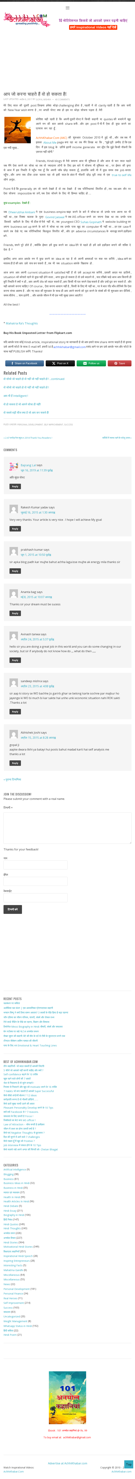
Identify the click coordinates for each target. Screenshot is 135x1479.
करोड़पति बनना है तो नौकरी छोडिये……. (21, 1099)
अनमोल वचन (9, 1233)
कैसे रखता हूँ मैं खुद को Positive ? (19, 1141)
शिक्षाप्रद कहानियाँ (11, 1251)
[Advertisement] (67, 56)
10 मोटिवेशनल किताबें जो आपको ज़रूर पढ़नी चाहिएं (93, 20)
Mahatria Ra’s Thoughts (21, 323)
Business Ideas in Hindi (17, 1183)
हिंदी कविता (8, 1330)
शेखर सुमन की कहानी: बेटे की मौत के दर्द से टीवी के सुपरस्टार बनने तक (34, 1036)
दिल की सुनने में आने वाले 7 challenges (22, 1137)
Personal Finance (13, 1293)
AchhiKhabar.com (121, 1471)
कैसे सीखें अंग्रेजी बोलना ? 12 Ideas (20, 1095)
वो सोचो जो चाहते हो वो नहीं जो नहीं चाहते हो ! (26, 387)
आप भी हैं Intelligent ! (16, 396)
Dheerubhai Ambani (21, 212)
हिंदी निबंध (8, 1219)
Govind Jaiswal (54, 217)
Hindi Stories (11, 1242)
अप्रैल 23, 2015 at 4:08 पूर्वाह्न (37, 686)
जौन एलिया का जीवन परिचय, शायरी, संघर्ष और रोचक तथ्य (29, 1017)
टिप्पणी (8, 808)
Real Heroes (10, 1298)
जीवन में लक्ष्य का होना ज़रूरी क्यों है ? (20, 1128)
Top (128, 1464)
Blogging (9, 1174)
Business (9, 1178)
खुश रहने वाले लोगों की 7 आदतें (17, 1078)
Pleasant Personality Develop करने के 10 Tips (28, 1107)
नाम (5, 858)
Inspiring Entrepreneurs (17, 1260)
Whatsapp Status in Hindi (18, 1325)
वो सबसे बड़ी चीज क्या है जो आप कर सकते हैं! (26, 412)
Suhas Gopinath (91, 222)
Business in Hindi (13, 1187)
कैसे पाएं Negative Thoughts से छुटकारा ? (24, 1132)
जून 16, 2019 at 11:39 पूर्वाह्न (37, 470)
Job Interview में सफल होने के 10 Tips (22, 1145)
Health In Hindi (12, 1197)
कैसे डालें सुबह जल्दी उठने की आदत (19, 1103)
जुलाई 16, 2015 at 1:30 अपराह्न (38, 512)
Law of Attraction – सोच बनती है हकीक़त (24, 1124)
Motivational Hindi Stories (18, 1246)
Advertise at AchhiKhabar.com (67, 1463)
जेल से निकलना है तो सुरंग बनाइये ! (19, 1082)
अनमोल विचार (10, 1238)
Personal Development (30, 424)
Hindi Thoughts (12, 1228)
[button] (67, 8)
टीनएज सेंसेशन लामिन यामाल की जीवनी (21, 1040)
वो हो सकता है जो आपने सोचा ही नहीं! (22, 404)
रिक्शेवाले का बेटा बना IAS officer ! (20, 1120)
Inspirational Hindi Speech (18, 1256)
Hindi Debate (11, 1206)
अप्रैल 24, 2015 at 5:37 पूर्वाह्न (37, 639)
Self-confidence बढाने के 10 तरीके (21, 1074)
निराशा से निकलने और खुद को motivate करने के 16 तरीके (30, 1087)
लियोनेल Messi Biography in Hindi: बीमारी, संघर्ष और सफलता (33, 1026)
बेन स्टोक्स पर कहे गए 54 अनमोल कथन (21, 1031)
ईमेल (6, 875)
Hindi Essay (10, 1210)
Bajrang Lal (28, 465)
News (7, 1284)
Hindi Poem (10, 1334)
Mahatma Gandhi (13, 1270)
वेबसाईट (8, 891)
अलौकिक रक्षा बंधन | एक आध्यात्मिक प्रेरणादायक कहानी (28, 1007)
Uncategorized (12, 1316)
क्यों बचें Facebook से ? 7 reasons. (21, 1112)
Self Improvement (53, 424)
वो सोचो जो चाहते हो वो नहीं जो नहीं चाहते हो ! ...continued (34, 379)
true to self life (121, 175)
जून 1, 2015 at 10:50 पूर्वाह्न (36, 554)
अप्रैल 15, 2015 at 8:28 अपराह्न (38, 737)
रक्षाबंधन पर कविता (12, 1003)
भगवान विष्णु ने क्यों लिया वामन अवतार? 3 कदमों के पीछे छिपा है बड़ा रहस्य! (36, 1012)
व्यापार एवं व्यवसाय (12, 1192)
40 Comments (62, 99)
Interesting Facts (13, 1265)
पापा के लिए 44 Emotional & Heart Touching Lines (30, 1045)
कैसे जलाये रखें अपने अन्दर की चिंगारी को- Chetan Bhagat (31, 1149)
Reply (15, 486)
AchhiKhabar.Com (14, 1471)
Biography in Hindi (14, 1214)
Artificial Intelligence (15, 1169)
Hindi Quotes (11, 1224)
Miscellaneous (12, 1275)
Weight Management (15, 1321)
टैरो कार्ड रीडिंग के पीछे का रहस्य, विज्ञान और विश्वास (26, 1021)
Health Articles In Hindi (16, 1201)
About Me (49, 142)
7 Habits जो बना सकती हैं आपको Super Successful (29, 1091)
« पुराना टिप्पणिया (12, 779)
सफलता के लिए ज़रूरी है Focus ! (18, 1116)
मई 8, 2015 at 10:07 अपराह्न (36, 597)
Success (68, 424)
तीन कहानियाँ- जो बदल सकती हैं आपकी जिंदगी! (24, 1066)
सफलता (7, 1312)
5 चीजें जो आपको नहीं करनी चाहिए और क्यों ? (23, 1070)
